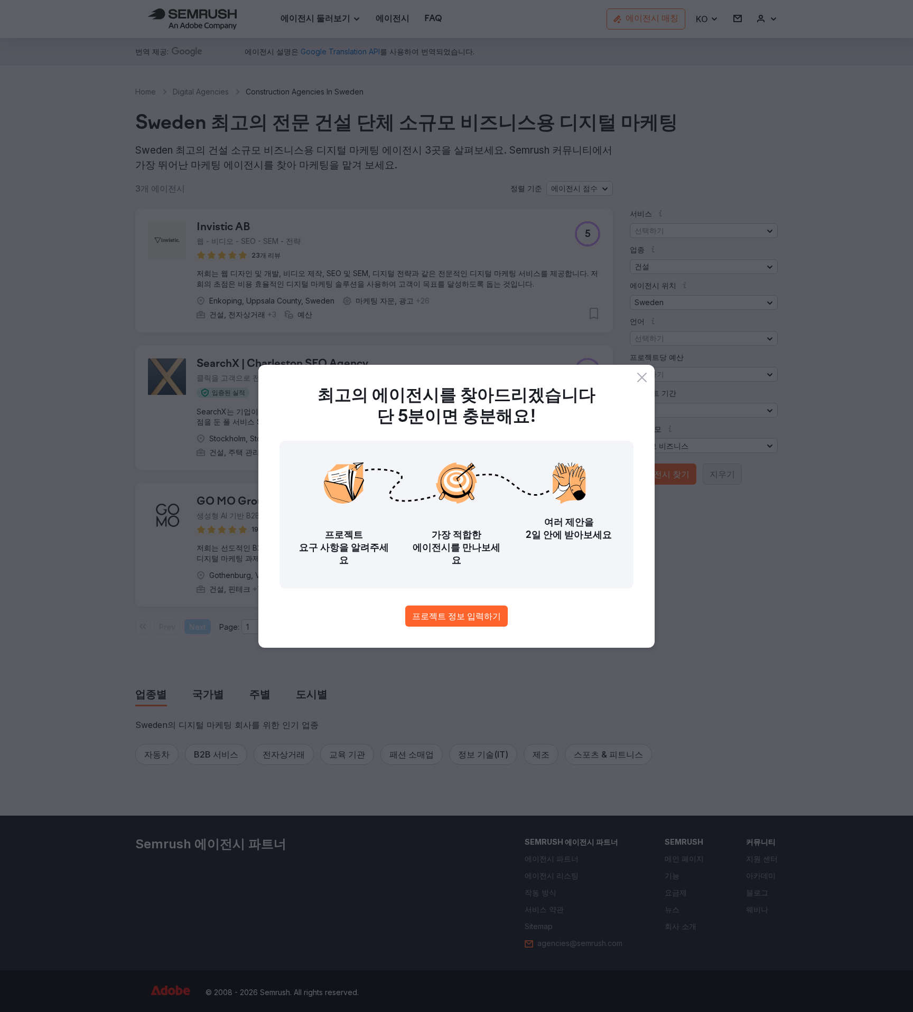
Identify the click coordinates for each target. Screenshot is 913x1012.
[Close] (642, 377)
